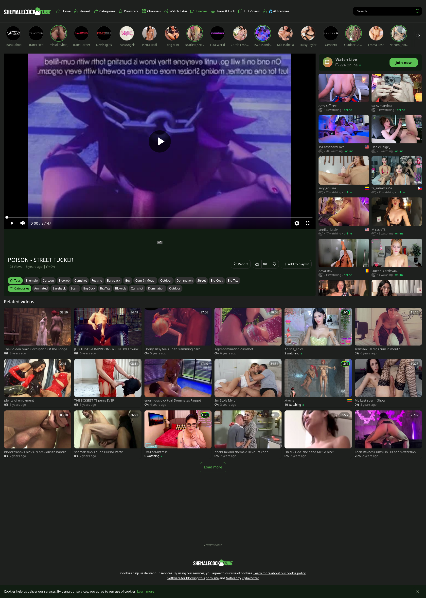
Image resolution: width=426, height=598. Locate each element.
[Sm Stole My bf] (248, 383)
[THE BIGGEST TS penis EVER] (107, 383)
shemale (32, 280)
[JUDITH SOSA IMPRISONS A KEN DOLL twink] (107, 332)
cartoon (48, 280)
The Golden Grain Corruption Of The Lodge (35, 349)
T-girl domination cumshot (233, 349)
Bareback (59, 288)
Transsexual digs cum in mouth (377, 349)
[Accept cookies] (417, 591)
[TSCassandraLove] (344, 134)
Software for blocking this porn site (193, 578)
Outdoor (174, 288)
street (201, 280)
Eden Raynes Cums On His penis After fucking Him (387, 452)
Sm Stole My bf (225, 400)
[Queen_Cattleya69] (397, 258)
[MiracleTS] (397, 216)
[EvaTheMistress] (178, 434)
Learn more (145, 591)
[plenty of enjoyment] (37, 383)
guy (127, 280)
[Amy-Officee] (344, 93)
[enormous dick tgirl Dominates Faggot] (178, 383)
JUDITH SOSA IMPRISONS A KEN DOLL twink (106, 349)
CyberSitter (250, 578)
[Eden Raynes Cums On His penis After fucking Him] (388, 434)
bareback (113, 280)
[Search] (417, 11)
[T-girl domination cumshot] (248, 332)
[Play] (160, 141)
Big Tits (105, 288)
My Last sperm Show (370, 400)
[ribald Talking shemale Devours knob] (248, 434)
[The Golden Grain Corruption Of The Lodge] (37, 332)
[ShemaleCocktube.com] (27, 11)
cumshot (80, 280)
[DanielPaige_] (397, 134)
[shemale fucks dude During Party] (107, 434)
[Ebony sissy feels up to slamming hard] (178, 332)
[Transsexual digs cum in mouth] (388, 332)
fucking (97, 280)
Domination (156, 288)
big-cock (217, 280)
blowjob (64, 280)
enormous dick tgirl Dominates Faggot (172, 400)
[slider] (160, 217)
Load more (213, 467)
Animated (41, 288)
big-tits (233, 280)
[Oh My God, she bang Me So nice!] (318, 434)
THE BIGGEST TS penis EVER (94, 400)
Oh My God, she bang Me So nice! (309, 452)
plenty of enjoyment (19, 400)
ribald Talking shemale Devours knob (241, 452)
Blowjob (120, 288)
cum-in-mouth (145, 280)
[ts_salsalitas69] (397, 175)
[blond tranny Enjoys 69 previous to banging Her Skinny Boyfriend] (37, 434)
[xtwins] (318, 383)
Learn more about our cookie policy (279, 573)
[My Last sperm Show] (388, 383)
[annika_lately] (344, 216)
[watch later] (10, 314)
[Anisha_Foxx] (318, 332)
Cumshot (137, 288)
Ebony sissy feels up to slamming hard (172, 349)
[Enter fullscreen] (308, 223)
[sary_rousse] (344, 175)
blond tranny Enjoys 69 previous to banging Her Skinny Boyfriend (36, 452)
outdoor (166, 280)
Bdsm (74, 288)
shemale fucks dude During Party (98, 452)
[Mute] (23, 223)
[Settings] (297, 223)
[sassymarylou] (397, 93)
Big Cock (89, 288)
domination (185, 280)
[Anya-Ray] (344, 258)
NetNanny (233, 578)
